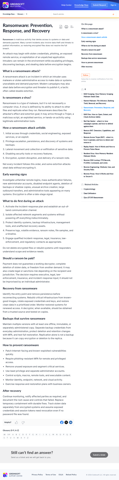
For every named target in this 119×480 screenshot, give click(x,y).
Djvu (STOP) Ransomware (93, 197)
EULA (61, 475)
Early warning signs (88, 41)
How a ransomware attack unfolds (94, 37)
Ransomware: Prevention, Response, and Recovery (99, 108)
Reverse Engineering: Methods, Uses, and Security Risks (99, 168)
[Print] (66, 27)
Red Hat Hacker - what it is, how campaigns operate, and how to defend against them (98, 124)
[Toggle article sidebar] (72, 27)
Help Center (66, 5)
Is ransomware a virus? (89, 33)
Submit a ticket (99, 455)
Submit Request (99, 5)
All (4, 435)
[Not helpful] (23, 422)
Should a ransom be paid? (91, 49)
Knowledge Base (81, 5)
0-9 (9, 435)
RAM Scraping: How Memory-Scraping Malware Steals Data (98, 95)
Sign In (113, 5)
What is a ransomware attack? (92, 28)
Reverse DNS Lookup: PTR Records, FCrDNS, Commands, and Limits (97, 161)
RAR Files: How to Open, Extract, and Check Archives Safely (98, 115)
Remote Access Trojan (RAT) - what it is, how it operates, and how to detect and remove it (98, 140)
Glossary (20, 14)
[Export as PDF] (61, 27)
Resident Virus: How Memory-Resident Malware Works (98, 154)
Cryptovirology (89, 189)
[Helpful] (16, 422)
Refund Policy (71, 475)
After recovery (86, 66)
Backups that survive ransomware (94, 58)
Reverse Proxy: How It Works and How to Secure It (98, 175)
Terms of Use (51, 475)
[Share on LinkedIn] (70, 422)
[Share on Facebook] (62, 422)
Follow (85, 75)
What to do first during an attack (93, 45)
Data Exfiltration (90, 193)
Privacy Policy (37, 475)
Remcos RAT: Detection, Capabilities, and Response (99, 131)
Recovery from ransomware (91, 54)
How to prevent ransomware (92, 62)
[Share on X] (66, 422)
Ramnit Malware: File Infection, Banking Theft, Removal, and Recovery (99, 101)
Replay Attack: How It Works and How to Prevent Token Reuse (99, 147)
